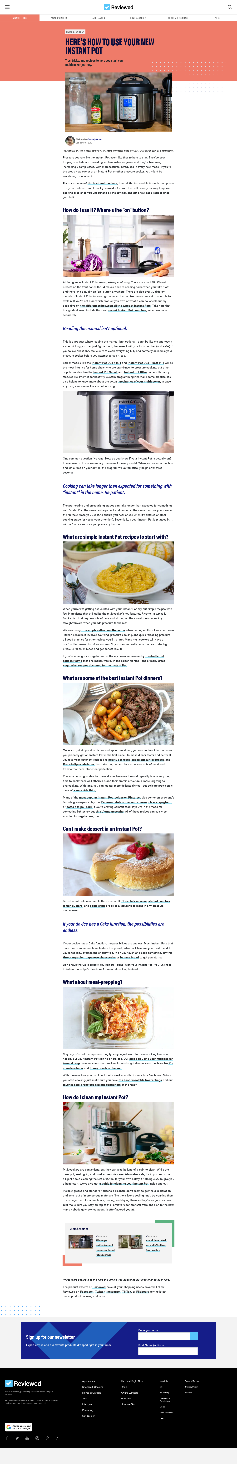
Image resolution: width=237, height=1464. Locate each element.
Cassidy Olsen (94, 139)
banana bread (129, 957)
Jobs (161, 1386)
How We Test (128, 1404)
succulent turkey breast (148, 759)
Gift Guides (88, 1416)
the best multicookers (102, 183)
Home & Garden (138, 17)
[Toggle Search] (229, 7)
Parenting (87, 1410)
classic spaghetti (159, 802)
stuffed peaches (159, 901)
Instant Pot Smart (105, 372)
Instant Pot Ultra (135, 372)
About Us (164, 1380)
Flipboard (142, 1291)
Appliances (99, 17)
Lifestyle (87, 1404)
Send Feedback (166, 1412)
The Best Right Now (132, 1381)
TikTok (126, 1291)
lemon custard (73, 906)
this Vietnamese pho (109, 811)
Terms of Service (192, 1380)
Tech (84, 1398)
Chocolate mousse (134, 901)
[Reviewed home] (118, 7)
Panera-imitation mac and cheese (124, 802)
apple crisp (97, 906)
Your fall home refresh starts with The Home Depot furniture (156, 1245)
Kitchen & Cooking (178, 17)
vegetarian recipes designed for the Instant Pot (95, 665)
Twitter (100, 1291)
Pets (217, 17)
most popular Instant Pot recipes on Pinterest (110, 797)
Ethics (162, 1406)
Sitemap (188, 1392)
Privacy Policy (191, 1386)
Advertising (164, 1392)
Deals (124, 1387)
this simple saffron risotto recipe (103, 630)
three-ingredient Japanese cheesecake (89, 957)
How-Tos (126, 1398)
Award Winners (59, 17)
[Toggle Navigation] (7, 7)
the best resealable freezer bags (140, 1080)
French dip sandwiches (78, 764)
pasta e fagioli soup (79, 807)
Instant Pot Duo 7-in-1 (106, 363)
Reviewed (99, 1287)
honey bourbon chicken (106, 1068)
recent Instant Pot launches (127, 310)
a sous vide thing (85, 790)
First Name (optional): (152, 1345)
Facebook (86, 1291)
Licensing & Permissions (165, 1399)
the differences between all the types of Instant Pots (115, 305)
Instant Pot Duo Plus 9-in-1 (146, 363)
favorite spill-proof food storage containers (92, 1084)
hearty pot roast (119, 759)
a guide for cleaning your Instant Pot (123, 1183)
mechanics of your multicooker (139, 381)
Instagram (113, 1291)
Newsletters (20, 17)
